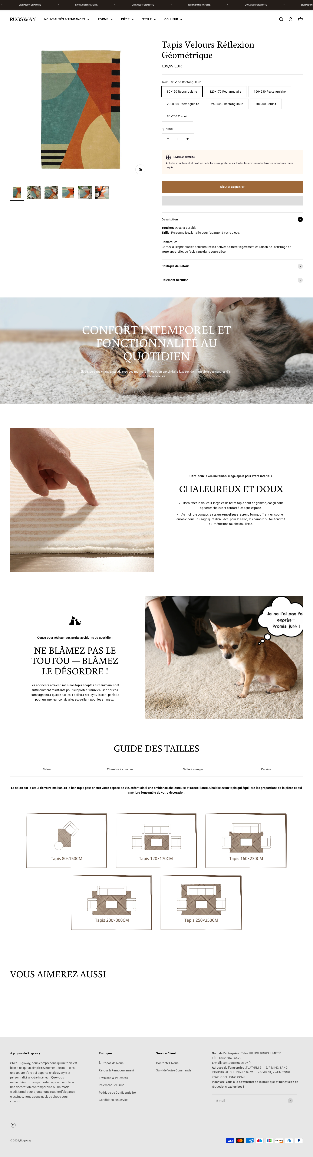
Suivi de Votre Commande (173, 1070)
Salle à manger (193, 769)
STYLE (147, 19)
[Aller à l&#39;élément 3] (51, 193)
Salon (47, 769)
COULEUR (171, 19)
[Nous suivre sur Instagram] (13, 1125)
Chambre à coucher (120, 769)
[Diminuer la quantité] (168, 139)
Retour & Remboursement (116, 1070)
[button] (232, 200)
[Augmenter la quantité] (187, 139)
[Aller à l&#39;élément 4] (68, 193)
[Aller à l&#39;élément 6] (102, 193)
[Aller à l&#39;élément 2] (34, 193)
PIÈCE (125, 19)
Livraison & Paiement (113, 1078)
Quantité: (168, 129)
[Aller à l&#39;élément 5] (85, 193)
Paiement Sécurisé (111, 1085)
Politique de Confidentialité (117, 1092)
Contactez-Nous (167, 1063)
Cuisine (266, 769)
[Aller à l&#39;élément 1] (17, 193)
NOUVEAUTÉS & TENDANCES (64, 19)
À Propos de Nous (111, 1063)
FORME (103, 19)
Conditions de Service (113, 1100)
